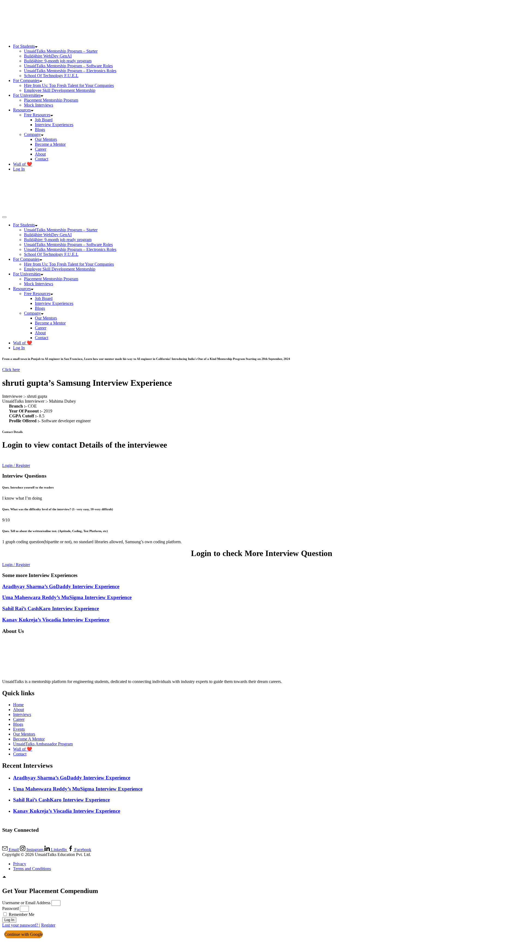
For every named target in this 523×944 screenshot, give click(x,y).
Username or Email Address (26, 902)
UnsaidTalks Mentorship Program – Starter (61, 51)
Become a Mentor (50, 144)
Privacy (19, 863)
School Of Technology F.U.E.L (51, 75)
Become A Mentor (29, 739)
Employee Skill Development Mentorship (59, 90)
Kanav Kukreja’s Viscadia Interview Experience (55, 620)
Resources (22, 110)
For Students (24, 46)
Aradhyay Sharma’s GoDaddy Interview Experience (60, 586)
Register (48, 925)
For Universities (27, 95)
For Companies (26, 80)
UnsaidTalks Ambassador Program (43, 744)
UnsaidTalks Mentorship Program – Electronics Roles (70, 70)
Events (19, 729)
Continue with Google (23, 934)
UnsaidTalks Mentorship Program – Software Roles (68, 65)
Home (18, 704)
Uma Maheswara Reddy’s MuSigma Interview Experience (67, 597)
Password (10, 908)
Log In (19, 169)
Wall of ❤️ (22, 164)
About (40, 154)
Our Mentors (46, 139)
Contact (41, 159)
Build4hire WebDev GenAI (48, 56)
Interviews (22, 714)
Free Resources (37, 115)
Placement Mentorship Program (51, 100)
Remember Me (21, 914)
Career (40, 149)
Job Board (44, 119)
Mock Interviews (38, 105)
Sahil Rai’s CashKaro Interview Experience (50, 608)
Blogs (40, 129)
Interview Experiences (54, 124)
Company (32, 134)
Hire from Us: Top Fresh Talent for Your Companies (69, 85)
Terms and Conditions (32, 868)
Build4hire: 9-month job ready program (58, 61)
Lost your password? (20, 925)
